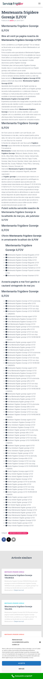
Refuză (21, 669)
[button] (40, 642)
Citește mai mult (19, 590)
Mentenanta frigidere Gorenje (18, 533)
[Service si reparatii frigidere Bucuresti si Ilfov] (14, 3)
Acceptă (21, 663)
